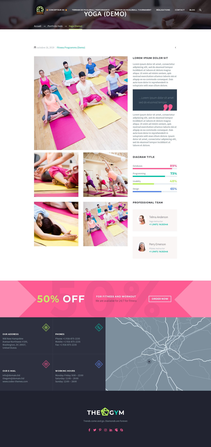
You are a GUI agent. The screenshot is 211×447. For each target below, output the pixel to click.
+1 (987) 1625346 (158, 224)
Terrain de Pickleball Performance (91, 10)
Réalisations (163, 10)
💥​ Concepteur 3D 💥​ (56, 10)
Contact (180, 10)
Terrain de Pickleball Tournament (132, 10)
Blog (192, 10)
